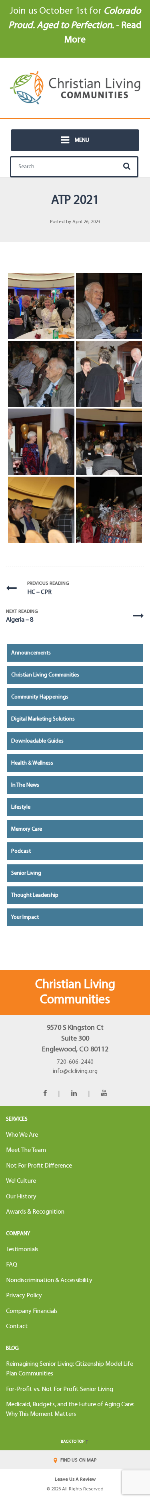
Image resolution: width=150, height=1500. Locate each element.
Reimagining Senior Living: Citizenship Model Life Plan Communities (69, 1369)
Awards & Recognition (35, 1212)
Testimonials (22, 1249)
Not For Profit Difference (39, 1166)
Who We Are (22, 1135)
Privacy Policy (24, 1296)
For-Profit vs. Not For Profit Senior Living (59, 1389)
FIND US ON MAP (77, 1460)
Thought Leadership (34, 895)
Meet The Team (26, 1150)
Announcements (31, 653)
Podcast (21, 851)
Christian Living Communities (45, 675)
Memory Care (26, 829)
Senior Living (26, 873)
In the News (25, 785)
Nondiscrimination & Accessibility (49, 1280)
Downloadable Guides (37, 741)
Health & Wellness (32, 763)
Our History (21, 1197)
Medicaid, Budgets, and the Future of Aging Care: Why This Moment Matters (70, 1409)
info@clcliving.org (75, 1072)
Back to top (73, 1442)
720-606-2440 (75, 1062)
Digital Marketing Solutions (43, 719)
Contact (17, 1326)
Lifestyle (20, 807)
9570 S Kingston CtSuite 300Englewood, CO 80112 (75, 1039)
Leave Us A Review (75, 1479)
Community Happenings (39, 697)
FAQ (11, 1265)
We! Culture (21, 1181)
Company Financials (32, 1311)
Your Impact (25, 917)
